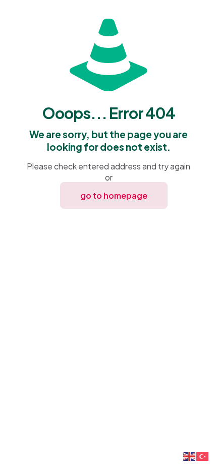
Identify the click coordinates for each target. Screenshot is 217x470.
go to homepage (113, 195)
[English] (189, 455)
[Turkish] (202, 455)
